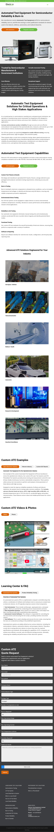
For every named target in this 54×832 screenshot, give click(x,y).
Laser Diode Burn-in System (12, 793)
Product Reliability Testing (29, 592)
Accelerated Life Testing (11, 813)
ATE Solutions (10, 30)
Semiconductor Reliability (11, 808)
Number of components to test (10, 705)
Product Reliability (9, 816)
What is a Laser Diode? (10, 796)
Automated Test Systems (10, 592)
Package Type (5, 698)
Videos (5, 514)
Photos (14, 514)
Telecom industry (27, 466)
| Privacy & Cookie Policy (31, 827)
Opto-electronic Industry (10, 466)
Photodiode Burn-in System (35, 788)
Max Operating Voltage (7, 718)
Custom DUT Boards (42, 466)
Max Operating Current (7, 725)
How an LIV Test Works (11, 798)
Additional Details (6, 744)
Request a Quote (28, 30)
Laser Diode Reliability (10, 801)
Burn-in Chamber (9, 818)
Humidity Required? (6, 738)
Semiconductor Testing (11, 788)
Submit (5, 772)
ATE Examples (10, 166)
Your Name (4, 665)
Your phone (4, 678)
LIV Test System (9, 791)
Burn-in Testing (9, 810)
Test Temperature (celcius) (8, 731)
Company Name (5, 685)
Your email (4, 672)
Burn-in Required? (6, 711)
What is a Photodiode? (33, 791)
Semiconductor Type (7, 692)
